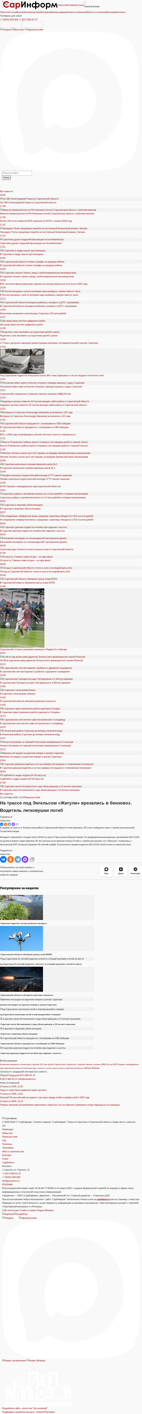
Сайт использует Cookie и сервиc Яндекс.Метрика (28, 1210)
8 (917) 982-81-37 (26, 1075)
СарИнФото (8, 1162)
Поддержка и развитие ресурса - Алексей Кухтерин (28, 1412)
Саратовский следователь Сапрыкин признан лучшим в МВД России (83, 1064)
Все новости (6, 191)
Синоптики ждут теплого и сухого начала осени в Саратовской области (53, 1068)
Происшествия (32, 797)
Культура (6, 1155)
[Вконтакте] (18, 29)
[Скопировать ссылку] (17, 824)
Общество (7, 1133)
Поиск (6, 177)
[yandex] (14, 1360)
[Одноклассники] (34, 29)
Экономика (7, 1148)
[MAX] (13, 824)
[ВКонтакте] (1, 824)
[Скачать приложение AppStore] (11, 24)
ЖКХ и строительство (13, 1151)
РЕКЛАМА (7, 1184)
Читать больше (92, 1068)
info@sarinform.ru (27, 1079)
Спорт (5, 1159)
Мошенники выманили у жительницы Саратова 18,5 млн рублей (27, 1064)
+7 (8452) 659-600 (9, 19)
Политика (7, 1144)
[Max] (69, 101)
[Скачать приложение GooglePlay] (32, 24)
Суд (4, 1140)
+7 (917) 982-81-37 (28, 19)
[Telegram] (6, 29)
